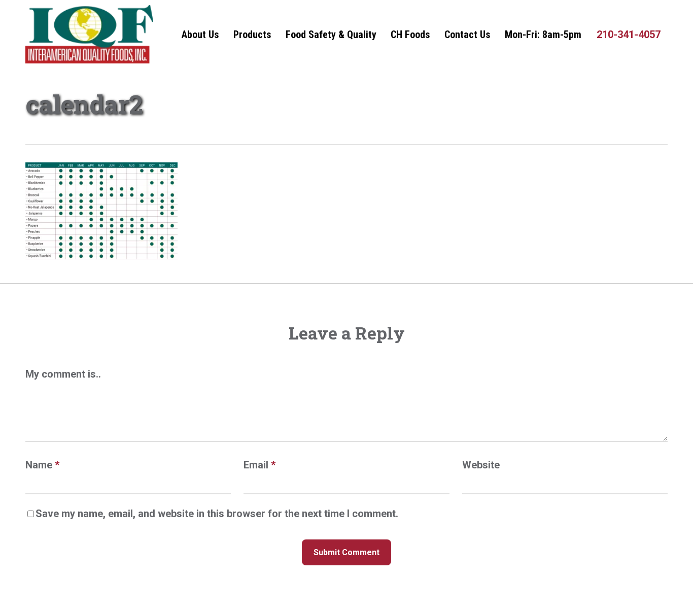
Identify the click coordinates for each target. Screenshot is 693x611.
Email (259, 465)
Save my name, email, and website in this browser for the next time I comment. (217, 513)
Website (481, 465)
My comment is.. (63, 374)
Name (42, 465)
